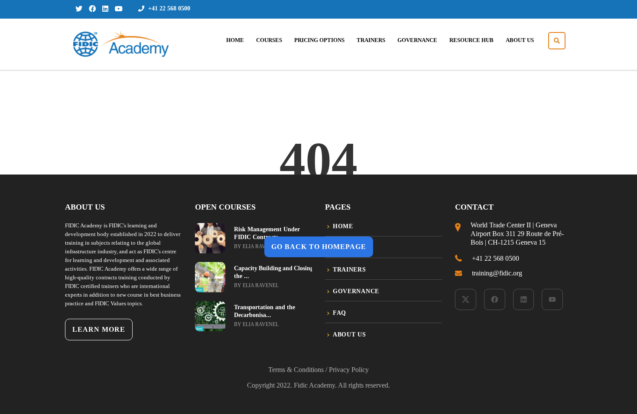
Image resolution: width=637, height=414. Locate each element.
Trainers (371, 40)
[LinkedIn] (523, 299)
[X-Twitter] (465, 299)
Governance (417, 40)
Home (235, 40)
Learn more (98, 329)
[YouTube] (552, 299)
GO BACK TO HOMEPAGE (318, 246)
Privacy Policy (349, 369)
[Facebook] (494, 299)
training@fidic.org (497, 273)
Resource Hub (471, 40)
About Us (520, 40)
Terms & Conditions (296, 369)
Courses (269, 40)
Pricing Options (319, 40)
